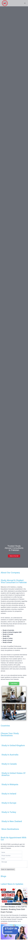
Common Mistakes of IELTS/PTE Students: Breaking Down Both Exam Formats (14, 909)
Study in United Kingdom (13, 745)
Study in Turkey (8, 812)
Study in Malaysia (9, 784)
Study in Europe (8, 803)
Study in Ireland (8, 793)
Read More (4, 923)
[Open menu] (24, 3)
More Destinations (10, 829)
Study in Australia (9, 754)
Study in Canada (9, 764)
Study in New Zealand (11, 821)
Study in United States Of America (13, 774)
